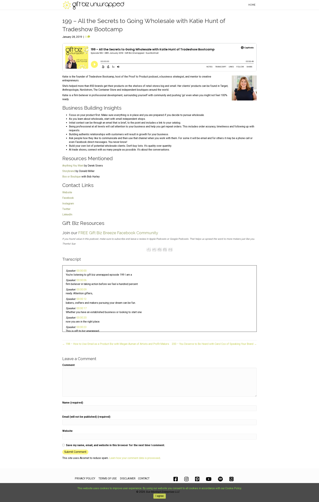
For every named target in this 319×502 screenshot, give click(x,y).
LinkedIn (67, 214)
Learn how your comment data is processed (134, 458)
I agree (160, 496)
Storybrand (68, 171)
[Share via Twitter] (154, 249)
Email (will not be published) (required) (86, 416)
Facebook (68, 197)
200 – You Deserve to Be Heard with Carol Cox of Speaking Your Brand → (214, 343)
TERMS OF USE (108, 478)
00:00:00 (82, 270)
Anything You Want (73, 165)
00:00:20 (82, 317)
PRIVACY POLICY (85, 478)
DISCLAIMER (127, 478)
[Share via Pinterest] (159, 249)
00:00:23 (82, 327)
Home (252, 4)
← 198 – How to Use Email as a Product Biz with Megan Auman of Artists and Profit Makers (115, 343)
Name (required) (72, 402)
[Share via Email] (170, 249)
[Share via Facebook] (149, 249)
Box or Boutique (71, 176)
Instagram (68, 203)
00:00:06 (82, 280)
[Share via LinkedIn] (165, 249)
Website (67, 192)
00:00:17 (82, 308)
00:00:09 (82, 289)
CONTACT (144, 478)
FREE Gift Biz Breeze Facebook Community (118, 232)
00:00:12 (82, 299)
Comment (68, 365)
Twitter (66, 209)
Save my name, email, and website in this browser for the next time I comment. (115, 445)
